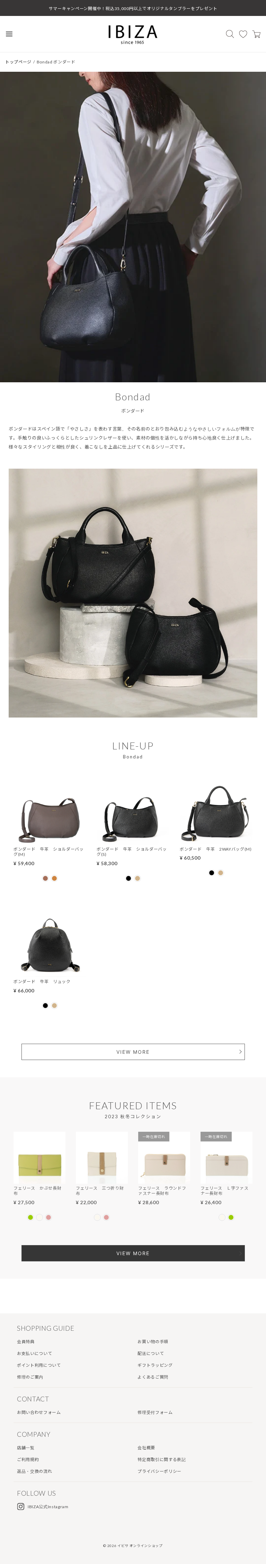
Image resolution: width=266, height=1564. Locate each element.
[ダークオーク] (45, 878)
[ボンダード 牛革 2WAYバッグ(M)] (216, 840)
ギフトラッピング (155, 1365)
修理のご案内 (30, 1377)
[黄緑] (30, 1217)
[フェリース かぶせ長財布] (39, 1179)
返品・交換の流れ (34, 1471)
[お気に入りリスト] (243, 33)
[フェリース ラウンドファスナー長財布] (164, 1179)
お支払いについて (34, 1353)
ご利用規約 (28, 1459)
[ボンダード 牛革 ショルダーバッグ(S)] (133, 840)
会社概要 (146, 1447)
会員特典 (26, 1341)
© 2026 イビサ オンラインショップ (132, 1546)
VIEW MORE (133, 1052)
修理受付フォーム (155, 1412)
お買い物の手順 (153, 1341)
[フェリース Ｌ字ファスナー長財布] (226, 1179)
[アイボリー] (39, 1217)
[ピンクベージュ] (48, 1217)
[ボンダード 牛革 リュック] (50, 972)
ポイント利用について (39, 1365)
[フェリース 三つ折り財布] (102, 1179)
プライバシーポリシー (159, 1471)
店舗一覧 (26, 1447)
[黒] (128, 878)
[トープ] (137, 878)
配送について (151, 1353)
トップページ (18, 61)
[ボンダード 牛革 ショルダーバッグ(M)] (50, 840)
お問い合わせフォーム (39, 1412)
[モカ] (54, 878)
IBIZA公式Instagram (48, 1506)
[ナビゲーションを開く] (9, 34)
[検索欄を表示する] (229, 34)
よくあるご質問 (153, 1377)
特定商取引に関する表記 (162, 1459)
